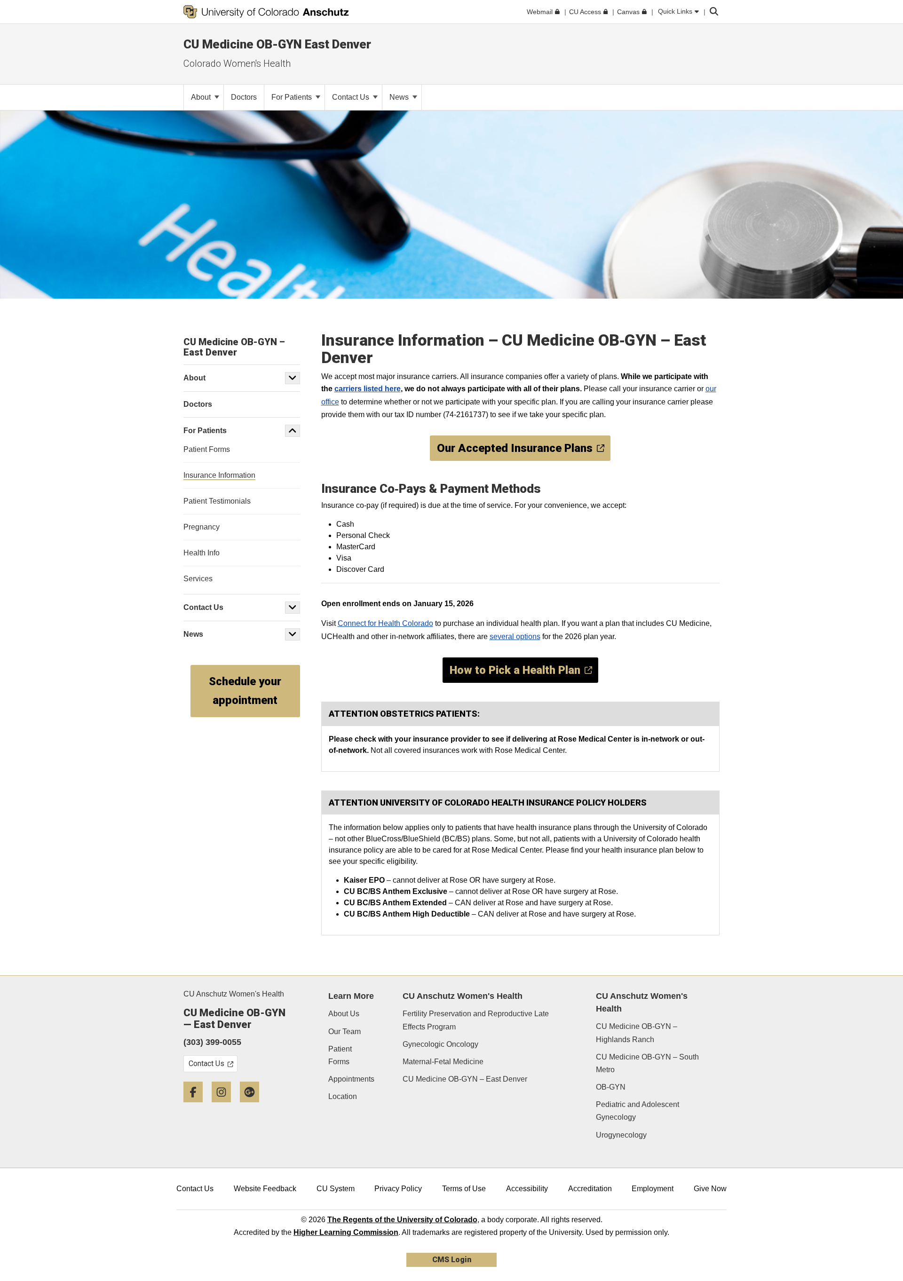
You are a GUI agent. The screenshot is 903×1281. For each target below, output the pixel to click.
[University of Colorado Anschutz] (266, 11)
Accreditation (590, 1189)
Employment (652, 1189)
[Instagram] (225, 1106)
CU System (336, 1189)
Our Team (344, 1032)
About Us (343, 1014)
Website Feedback (265, 1189)
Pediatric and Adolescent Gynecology (637, 1110)
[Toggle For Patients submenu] (292, 431)
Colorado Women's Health (237, 63)
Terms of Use (464, 1189)
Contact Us (351, 97)
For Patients (292, 97)
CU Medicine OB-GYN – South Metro (647, 1063)
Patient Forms (340, 1055)
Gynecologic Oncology (440, 1044)
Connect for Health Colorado (385, 623)
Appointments (351, 1079)
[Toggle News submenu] (292, 634)
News (400, 97)
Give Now (710, 1189)
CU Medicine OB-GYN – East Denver (465, 1079)
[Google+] (253, 1106)
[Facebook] (196, 1106)
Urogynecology (621, 1135)
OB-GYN (611, 1087)
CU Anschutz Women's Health (233, 994)
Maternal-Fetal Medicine (443, 1062)
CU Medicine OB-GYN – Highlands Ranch (636, 1032)
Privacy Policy (398, 1189)
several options (515, 636)
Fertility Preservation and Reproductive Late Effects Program (476, 1020)
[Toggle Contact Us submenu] (292, 607)
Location (342, 1096)
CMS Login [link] (451, 1259)
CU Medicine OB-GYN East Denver (277, 44)
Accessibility (527, 1189)
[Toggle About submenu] (292, 378)
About (202, 97)
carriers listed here (367, 389)
